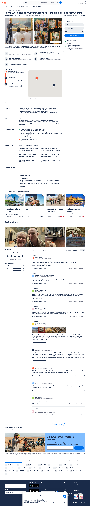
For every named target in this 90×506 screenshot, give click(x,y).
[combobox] (75, 250)
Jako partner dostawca (78, 484)
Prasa (65, 491)
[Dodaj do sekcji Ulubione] (22, 195)
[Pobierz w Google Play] (34, 486)
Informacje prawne (45, 486)
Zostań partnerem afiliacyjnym (77, 489)
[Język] (80, 2)
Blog (65, 489)
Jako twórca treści (77, 486)
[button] (18, 15)
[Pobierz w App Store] (34, 491)
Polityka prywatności (45, 489)
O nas (65, 484)
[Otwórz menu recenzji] (84, 258)
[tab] (13, 461)
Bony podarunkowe (68, 493)
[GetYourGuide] (4, 3)
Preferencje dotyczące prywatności (48, 491)
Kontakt (42, 484)
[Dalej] (84, 206)
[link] (14, 206)
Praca (65, 486)
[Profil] (86, 2)
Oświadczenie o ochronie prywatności (23, 454)
